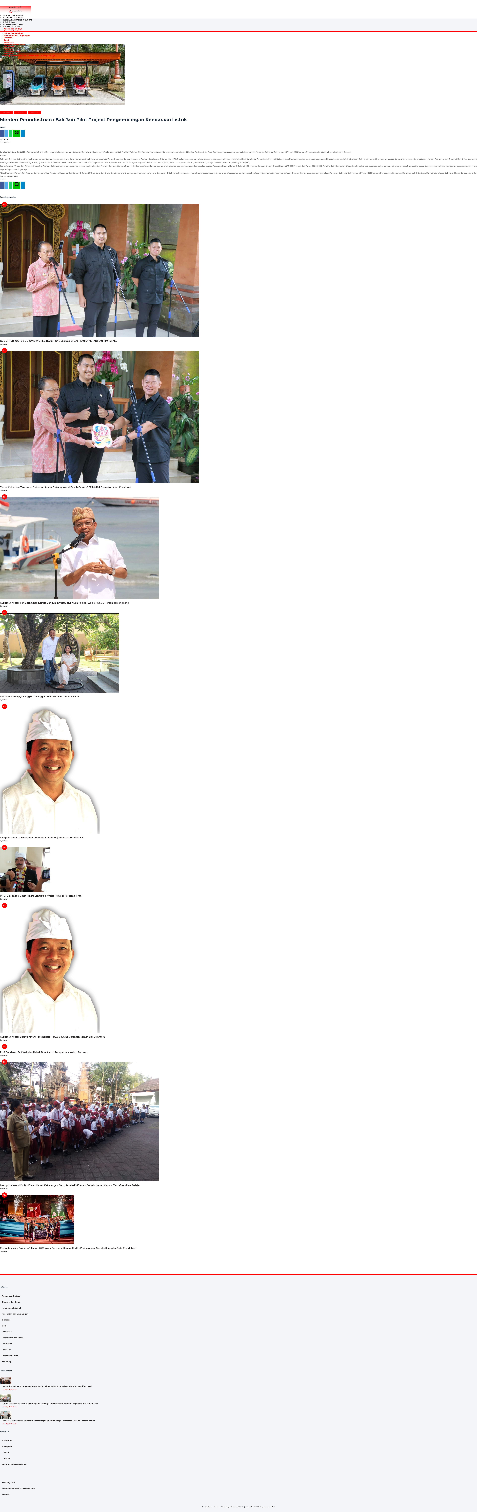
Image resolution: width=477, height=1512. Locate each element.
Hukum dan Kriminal (13, 33)
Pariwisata (9, 42)
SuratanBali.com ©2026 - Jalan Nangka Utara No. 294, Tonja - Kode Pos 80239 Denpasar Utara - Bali (238, 1507)
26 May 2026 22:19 (9, 1424)
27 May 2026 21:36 (9, 1389)
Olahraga (8, 38)
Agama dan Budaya (13, 29)
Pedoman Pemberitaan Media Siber (18, 1488)
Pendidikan (9, 47)
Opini (6, 40)
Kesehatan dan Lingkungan (18, 20)
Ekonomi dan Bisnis (13, 31)
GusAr (6, 139)
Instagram (7, 1446)
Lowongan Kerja (47, 56)
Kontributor (33, 56)
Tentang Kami (8, 1482)
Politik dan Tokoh (12, 51)
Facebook (7, 1440)
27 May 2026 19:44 (9, 1407)
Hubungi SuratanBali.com (14, 56)
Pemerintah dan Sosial (14, 44)
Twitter (6, 1452)
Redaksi (5, 1494)
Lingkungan (20, 112)
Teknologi (8, 53)
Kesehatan (6, 112)
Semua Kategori (11, 26)
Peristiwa (8, 49)
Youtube (6, 1458)
